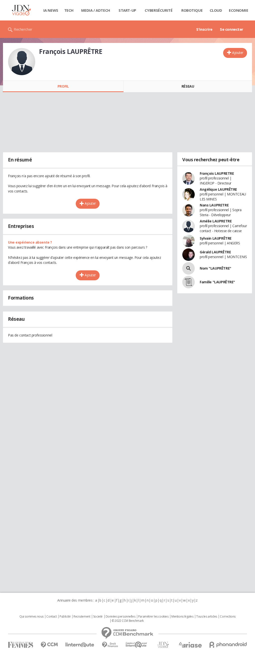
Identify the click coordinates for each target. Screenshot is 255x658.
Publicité (65, 616)
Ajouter (237, 52)
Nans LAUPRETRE (214, 205)
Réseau (188, 86)
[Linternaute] (79, 645)
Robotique (191, 10)
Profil (63, 86)
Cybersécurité (159, 10)
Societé (98, 616)
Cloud (216, 10)
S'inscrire (204, 29)
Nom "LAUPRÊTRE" (215, 268)
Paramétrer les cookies (153, 616)
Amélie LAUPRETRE (216, 221)
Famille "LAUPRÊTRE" (217, 282)
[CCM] (49, 645)
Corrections (227, 616)
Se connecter (231, 29)
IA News (50, 10)
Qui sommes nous (31, 616)
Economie (238, 10)
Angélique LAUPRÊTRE (218, 189)
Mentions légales (182, 616)
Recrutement (81, 616)
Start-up (127, 10)
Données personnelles (120, 616)
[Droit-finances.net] (110, 645)
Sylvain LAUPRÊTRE (216, 238)
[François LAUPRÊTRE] (21, 61)
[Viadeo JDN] (163, 645)
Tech (68, 10)
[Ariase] (190, 645)
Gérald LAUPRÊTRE (215, 252)
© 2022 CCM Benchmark (128, 621)
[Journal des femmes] (20, 645)
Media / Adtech (95, 10)
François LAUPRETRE (217, 173)
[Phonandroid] (228, 645)
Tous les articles (206, 616)
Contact (51, 616)
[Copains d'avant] (136, 645)
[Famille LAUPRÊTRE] (188, 282)
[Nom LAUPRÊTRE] (188, 268)
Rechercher (23, 29)
